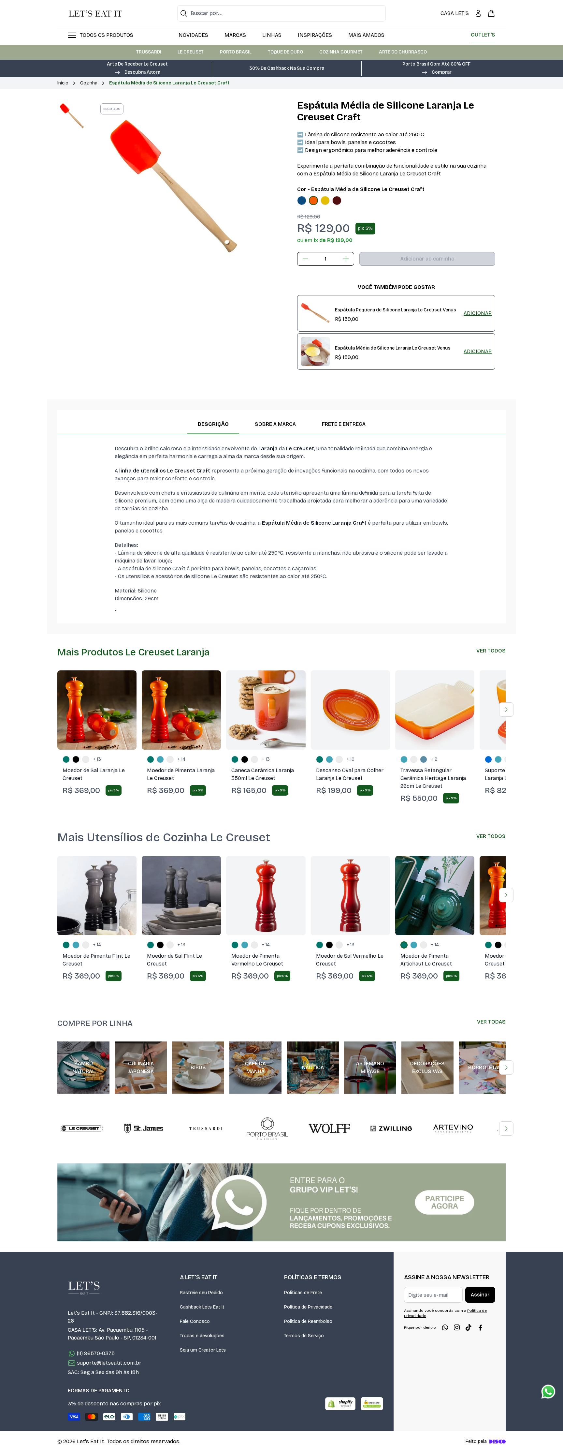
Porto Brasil (236, 52)
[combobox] (281, 13)
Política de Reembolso (308, 1321)
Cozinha (88, 83)
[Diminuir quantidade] (305, 259)
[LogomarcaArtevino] (453, 1128)
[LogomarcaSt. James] (143, 1128)
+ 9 (434, 759)
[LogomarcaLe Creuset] (81, 1128)
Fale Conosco (195, 1321)
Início (62, 83)
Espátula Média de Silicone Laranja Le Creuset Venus (393, 348)
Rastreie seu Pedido (201, 1292)
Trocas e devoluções (202, 1336)
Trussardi (148, 52)
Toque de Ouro (285, 52)
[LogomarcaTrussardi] (205, 1128)
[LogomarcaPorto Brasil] (267, 1128)
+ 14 (181, 759)
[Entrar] (478, 13)
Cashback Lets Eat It (202, 1307)
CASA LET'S (454, 13)
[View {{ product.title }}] (315, 313)
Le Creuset (191, 52)
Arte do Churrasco (403, 52)
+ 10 (350, 759)
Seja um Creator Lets (203, 1350)
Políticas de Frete (303, 1292)
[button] (137, 71)
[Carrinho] (491, 13)
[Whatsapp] (445, 1327)
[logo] (95, 13)
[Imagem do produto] (301, 200)
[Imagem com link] (281, 1202)
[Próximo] (506, 709)
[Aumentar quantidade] (346, 259)
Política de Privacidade (308, 1307)
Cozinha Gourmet (341, 52)
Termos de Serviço (304, 1336)
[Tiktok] (468, 1327)
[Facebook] (480, 1327)
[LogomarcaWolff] (329, 1128)
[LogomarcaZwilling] (391, 1128)
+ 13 (97, 759)
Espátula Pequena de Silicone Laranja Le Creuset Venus (395, 310)
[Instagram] (457, 1327)
